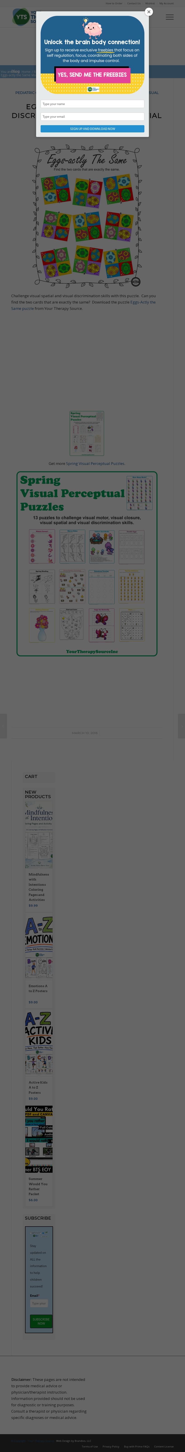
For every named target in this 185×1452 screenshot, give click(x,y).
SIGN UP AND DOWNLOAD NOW (92, 129)
